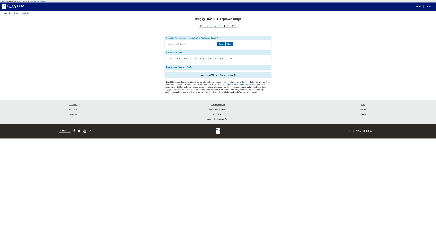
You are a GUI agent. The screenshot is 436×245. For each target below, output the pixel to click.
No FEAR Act (218, 114)
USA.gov (363, 114)
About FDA (73, 109)
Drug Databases (14, 13)
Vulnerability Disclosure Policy (218, 119)
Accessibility (73, 114)
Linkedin (219, 26)
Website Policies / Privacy (218, 109)
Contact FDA (64, 131)
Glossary (223, 75)
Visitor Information (218, 105)
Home (5, 13)
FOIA (363, 105)
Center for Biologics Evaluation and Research (233, 84)
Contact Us (231, 75)
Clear (229, 44)
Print (234, 26)
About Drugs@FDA (207, 75)
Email (227, 26)
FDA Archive (73, 105)
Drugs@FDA (25, 13)
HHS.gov (363, 109)
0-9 (231, 59)
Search (221, 44)
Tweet (210, 26)
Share (203, 26)
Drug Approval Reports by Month (179, 67)
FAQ (217, 75)
